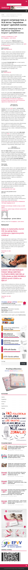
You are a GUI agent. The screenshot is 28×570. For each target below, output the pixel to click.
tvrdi (11, 108)
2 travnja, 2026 (4, 496)
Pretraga (3, 361)
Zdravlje (3, 408)
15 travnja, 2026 (11, 467)
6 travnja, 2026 (11, 476)
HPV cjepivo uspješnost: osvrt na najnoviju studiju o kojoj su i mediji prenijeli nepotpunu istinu (16, 456)
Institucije (3, 401)
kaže (8, 133)
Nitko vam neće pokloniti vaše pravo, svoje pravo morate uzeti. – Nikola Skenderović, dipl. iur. (17, 473)
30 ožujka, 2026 (11, 504)
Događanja (3, 399)
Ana (3, 252)
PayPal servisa (22, 315)
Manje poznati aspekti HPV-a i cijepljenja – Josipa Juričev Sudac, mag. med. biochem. (17, 482)
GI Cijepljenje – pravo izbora (9, 38)
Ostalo (2, 403)
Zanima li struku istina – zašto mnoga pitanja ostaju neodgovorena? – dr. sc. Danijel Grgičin (17, 502)
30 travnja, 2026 (11, 459)
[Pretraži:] (14, 4)
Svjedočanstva (4, 406)
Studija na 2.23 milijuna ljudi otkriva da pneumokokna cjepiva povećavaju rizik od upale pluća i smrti (17, 447)
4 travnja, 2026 (11, 484)
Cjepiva (3, 397)
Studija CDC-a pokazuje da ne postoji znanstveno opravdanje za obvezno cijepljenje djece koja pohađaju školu (17, 465)
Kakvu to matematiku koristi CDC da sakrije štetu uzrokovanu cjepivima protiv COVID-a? (12, 232)
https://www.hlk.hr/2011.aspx (8, 189)
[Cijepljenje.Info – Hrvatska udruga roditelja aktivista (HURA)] (14, 8)
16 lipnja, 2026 (11, 450)
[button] (26, 1)
